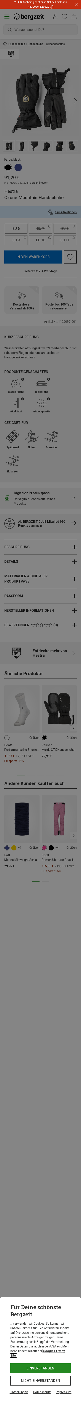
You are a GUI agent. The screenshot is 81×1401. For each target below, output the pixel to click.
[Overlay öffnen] (51, 6)
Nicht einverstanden (40, 1381)
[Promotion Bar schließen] (76, 4)
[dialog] (40, 1349)
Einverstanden (40, 1368)
